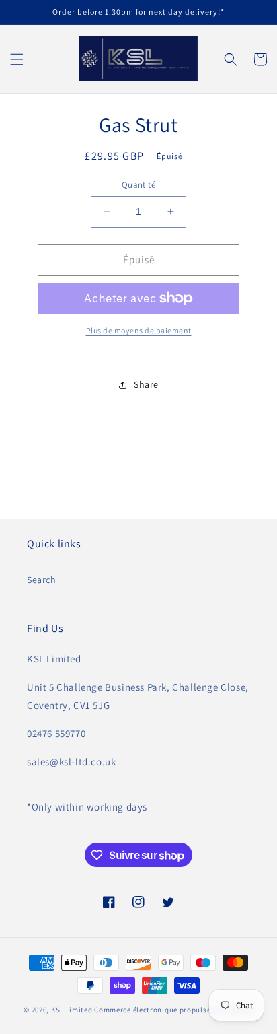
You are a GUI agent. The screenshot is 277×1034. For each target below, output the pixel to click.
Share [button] (146, 384)
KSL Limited (72, 1009)
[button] (17, 59)
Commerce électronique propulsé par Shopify (173, 1009)
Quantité (138, 185)
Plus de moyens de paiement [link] (139, 330)
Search (41, 580)
